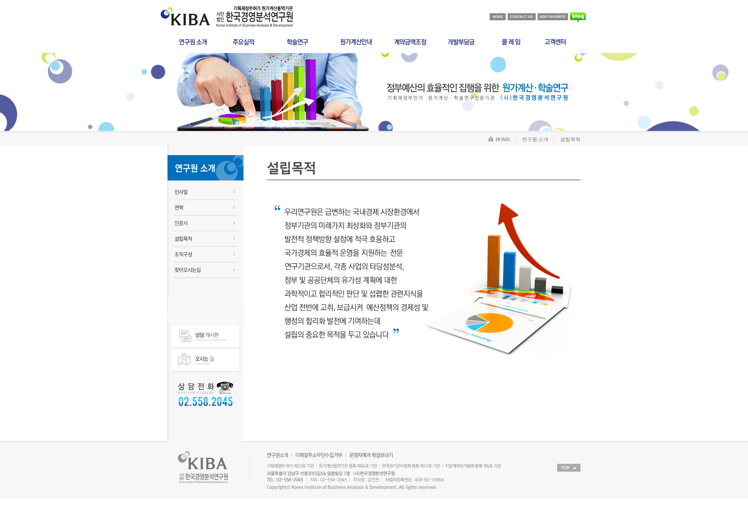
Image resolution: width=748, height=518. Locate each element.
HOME (501, 139)
